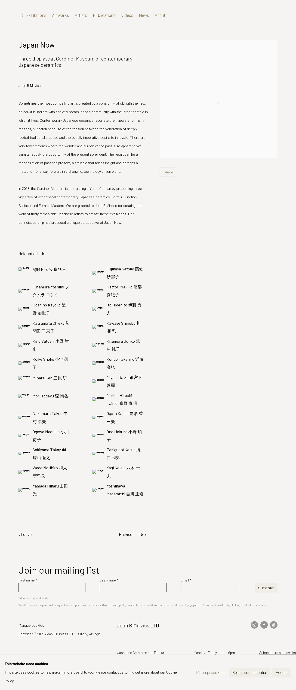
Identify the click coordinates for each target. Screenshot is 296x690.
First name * (27, 580)
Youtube (274, 625)
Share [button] (168, 172)
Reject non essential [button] (249, 673)
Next (143, 534)
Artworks (60, 15)
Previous (127, 534)
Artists (81, 15)
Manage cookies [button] (31, 625)
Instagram (254, 625)
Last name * (109, 580)
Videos (127, 15)
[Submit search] (22, 14)
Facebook (264, 625)
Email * (186, 580)
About (160, 15)
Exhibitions (36, 15)
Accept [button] (282, 673)
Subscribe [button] (266, 588)
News (144, 15)
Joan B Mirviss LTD (238, 15)
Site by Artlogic (89, 634)
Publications (104, 15)
